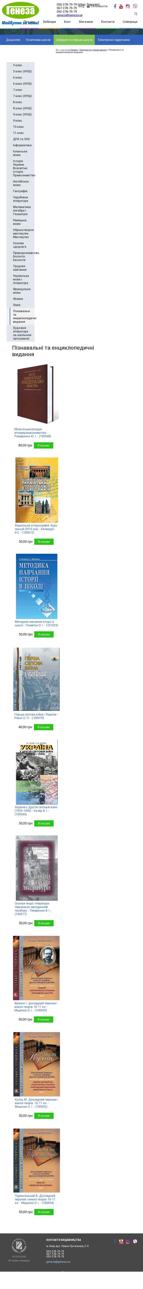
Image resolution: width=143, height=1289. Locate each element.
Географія (20, 191)
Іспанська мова (20, 153)
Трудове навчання (19, 267)
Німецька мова (20, 222)
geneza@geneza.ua (69, 15)
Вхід (81, 6)
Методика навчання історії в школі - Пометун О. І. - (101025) (36, 623)
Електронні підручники (114, 40)
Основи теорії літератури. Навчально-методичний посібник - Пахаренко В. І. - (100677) (33, 909)
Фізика (18, 299)
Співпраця (130, 22)
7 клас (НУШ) (22, 96)
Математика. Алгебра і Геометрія (22, 210)
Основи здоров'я (19, 245)
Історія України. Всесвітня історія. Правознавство (24, 168)
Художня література (20, 50)
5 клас (17, 65)
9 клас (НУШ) (22, 114)
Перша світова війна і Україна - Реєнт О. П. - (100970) (36, 716)
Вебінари (49, 22)
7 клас (17, 90)
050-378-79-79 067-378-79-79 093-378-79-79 (55, 1254)
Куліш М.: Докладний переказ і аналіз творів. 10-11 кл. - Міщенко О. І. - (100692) (36, 1103)
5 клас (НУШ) (22, 71)
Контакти (108, 22)
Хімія (16, 305)
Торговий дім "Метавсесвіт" (34, 1277)
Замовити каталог (73, 1272)
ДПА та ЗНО (21, 139)
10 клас (18, 127)
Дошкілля (13, 40)
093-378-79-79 (67, 11)
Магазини (86, 22)
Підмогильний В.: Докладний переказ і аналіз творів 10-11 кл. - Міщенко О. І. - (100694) (35, 1199)
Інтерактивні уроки (28, 1272)
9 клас (17, 120)
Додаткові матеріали (53, 50)
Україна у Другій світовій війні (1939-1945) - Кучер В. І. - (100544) (36, 810)
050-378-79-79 (67, 4)
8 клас (17, 102)
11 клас (18, 133)
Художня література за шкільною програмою (22, 333)
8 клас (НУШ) (22, 108)
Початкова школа (38, 40)
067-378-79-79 (67, 8)
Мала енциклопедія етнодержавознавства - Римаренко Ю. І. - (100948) (32, 432)
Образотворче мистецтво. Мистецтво (23, 233)
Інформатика (22, 145)
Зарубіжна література (20, 199)
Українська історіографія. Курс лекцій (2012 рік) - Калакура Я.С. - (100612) (36, 529)
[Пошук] (135, 14)
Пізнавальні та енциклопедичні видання (24, 316)
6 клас (17, 77)
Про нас (29, 22)
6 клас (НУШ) (22, 83)
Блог (67, 22)
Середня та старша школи (74, 40)
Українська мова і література (21, 279)
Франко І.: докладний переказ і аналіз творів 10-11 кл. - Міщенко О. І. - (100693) (35, 1006)
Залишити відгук (72, 1283)
